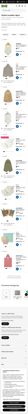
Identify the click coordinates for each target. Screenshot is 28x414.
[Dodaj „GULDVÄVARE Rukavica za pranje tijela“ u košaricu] (17, 219)
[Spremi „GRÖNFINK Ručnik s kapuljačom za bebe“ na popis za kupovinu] (20, 54)
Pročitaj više (4, 27)
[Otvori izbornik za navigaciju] (25, 6)
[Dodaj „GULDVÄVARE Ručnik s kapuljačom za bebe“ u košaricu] (17, 172)
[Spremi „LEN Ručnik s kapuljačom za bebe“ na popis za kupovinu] (20, 77)
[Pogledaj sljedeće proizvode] (26, 294)
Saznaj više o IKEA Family (7, 320)
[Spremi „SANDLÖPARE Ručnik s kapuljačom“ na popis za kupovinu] (20, 103)
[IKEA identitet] (4, 6)
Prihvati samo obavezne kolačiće (14, 406)
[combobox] (13, 10)
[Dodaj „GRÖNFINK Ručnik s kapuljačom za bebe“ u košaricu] (17, 54)
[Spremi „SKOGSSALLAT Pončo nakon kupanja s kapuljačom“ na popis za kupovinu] (20, 269)
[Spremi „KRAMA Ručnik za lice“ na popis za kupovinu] (20, 149)
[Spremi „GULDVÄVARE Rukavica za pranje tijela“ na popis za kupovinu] (20, 219)
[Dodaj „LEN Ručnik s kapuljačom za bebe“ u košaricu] (17, 77)
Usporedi (5, 39)
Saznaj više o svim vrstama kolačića (11, 399)
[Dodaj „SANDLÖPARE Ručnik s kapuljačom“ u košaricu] (17, 103)
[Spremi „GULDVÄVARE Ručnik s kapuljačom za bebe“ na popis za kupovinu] (20, 172)
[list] (14, 294)
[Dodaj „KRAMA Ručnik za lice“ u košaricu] (17, 149)
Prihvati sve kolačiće (14, 402)
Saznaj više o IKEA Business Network (10, 334)
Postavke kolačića (14, 410)
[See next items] (26, 34)
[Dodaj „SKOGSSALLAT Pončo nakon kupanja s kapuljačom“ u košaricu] (17, 269)
